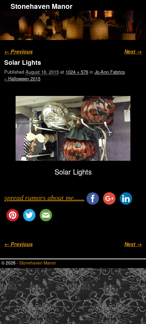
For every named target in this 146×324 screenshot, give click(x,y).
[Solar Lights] (73, 128)
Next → (133, 51)
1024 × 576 (77, 71)
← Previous (18, 51)
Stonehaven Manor (41, 6)
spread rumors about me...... (44, 197)
